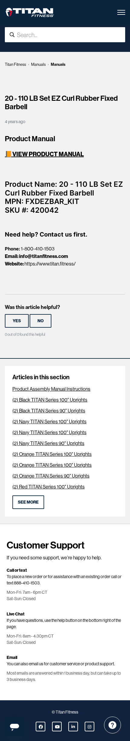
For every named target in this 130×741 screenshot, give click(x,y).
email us (36, 663)
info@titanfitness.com (43, 256)
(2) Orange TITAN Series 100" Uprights (52, 454)
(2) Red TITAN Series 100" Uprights (48, 487)
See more (28, 502)
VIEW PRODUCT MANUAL (48, 154)
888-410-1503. (27, 582)
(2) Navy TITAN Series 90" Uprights (48, 443)
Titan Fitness (15, 64)
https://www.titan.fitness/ (50, 264)
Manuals (38, 64)
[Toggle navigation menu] (121, 12)
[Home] (30, 12)
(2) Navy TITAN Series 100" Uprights (49, 422)
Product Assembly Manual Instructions (51, 389)
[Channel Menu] (112, 725)
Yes (17, 320)
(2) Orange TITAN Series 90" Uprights (50, 476)
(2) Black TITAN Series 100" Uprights (49, 400)
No (40, 320)
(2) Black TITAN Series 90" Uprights (48, 411)
